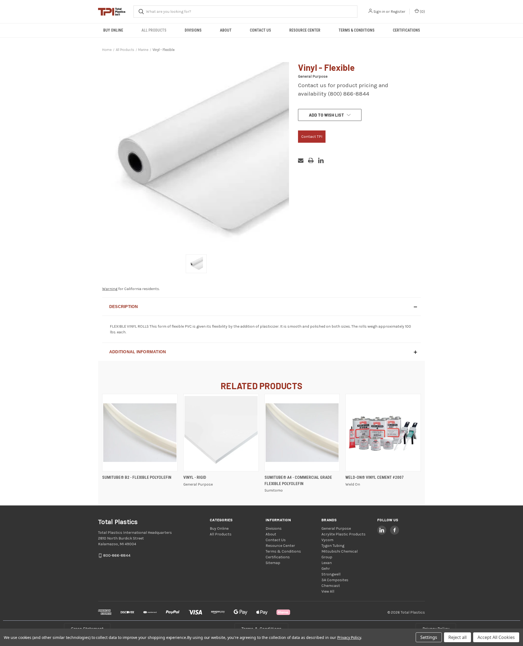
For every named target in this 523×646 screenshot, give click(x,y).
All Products (153, 30)
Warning (109, 289)
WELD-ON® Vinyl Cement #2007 (374, 477)
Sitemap (273, 562)
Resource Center (304, 30)
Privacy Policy (349, 637)
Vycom (327, 540)
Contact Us (260, 30)
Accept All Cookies (496, 637)
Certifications (406, 30)
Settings (428, 637)
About (226, 30)
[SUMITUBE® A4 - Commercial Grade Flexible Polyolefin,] (302, 432)
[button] (261, 306)
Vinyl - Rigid (194, 477)
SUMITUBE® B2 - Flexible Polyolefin (136, 477)
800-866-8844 (116, 555)
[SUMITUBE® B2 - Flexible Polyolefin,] (140, 432)
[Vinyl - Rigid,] (221, 432)
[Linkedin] (321, 160)
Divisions (193, 30)
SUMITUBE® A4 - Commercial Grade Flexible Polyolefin (298, 480)
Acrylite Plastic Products (343, 534)
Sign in (379, 11)
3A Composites (334, 580)
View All (327, 591)
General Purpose (336, 528)
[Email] (300, 160)
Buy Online (113, 30)
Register (398, 11)
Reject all (457, 637)
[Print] (311, 160)
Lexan (326, 562)
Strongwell (330, 574)
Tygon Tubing (332, 545)
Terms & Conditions (357, 30)
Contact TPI (311, 136)
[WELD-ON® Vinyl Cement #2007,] (383, 432)
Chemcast (330, 585)
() (422, 11)
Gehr (325, 568)
